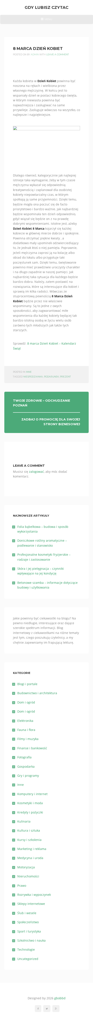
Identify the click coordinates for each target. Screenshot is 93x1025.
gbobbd (60, 998)
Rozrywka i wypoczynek (34, 895)
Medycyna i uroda (30, 858)
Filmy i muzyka (27, 739)
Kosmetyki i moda (30, 803)
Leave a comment (57, 54)
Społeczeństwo (28, 922)
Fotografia (24, 757)
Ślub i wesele (26, 913)
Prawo (21, 885)
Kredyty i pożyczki (30, 812)
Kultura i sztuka (28, 830)
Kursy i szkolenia (29, 840)
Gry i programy (28, 776)
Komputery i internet (32, 794)
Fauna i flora (26, 730)
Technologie (26, 949)
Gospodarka (26, 766)
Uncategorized (27, 959)
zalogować (36, 472)
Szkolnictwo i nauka (31, 940)
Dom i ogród (26, 702)
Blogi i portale (27, 684)
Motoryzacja (26, 867)
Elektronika (25, 721)
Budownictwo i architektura (37, 693)
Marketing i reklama (31, 849)
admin (35, 54)
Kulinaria (23, 821)
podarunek (51, 376)
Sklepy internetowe (31, 904)
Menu (46, 21)
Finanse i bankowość (32, 748)
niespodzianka (33, 376)
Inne (29, 372)
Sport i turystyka (29, 931)
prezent (65, 376)
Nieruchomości (28, 876)
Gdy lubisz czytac (46, 7)
